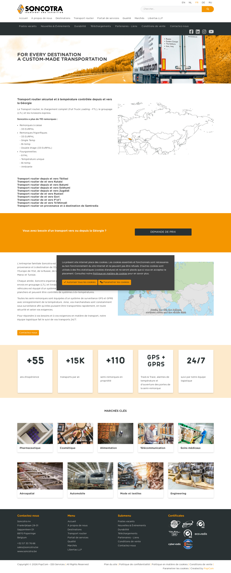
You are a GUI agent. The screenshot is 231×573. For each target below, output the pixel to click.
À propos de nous (41, 18)
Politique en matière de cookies (170, 564)
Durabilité (80, 26)
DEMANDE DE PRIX (163, 232)
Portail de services (108, 18)
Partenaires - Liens (126, 26)
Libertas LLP (155, 18)
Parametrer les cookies (176, 568)
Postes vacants (27, 26)
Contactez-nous (179, 26)
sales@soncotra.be (27, 547)
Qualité (127, 18)
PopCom (43, 564)
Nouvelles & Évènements (55, 26)
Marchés (139, 18)
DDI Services (57, 564)
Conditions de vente (153, 26)
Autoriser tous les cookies (81, 282)
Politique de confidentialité (134, 564)
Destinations (63, 18)
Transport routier (84, 18)
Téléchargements (101, 26)
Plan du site (110, 564)
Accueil (23, 18)
